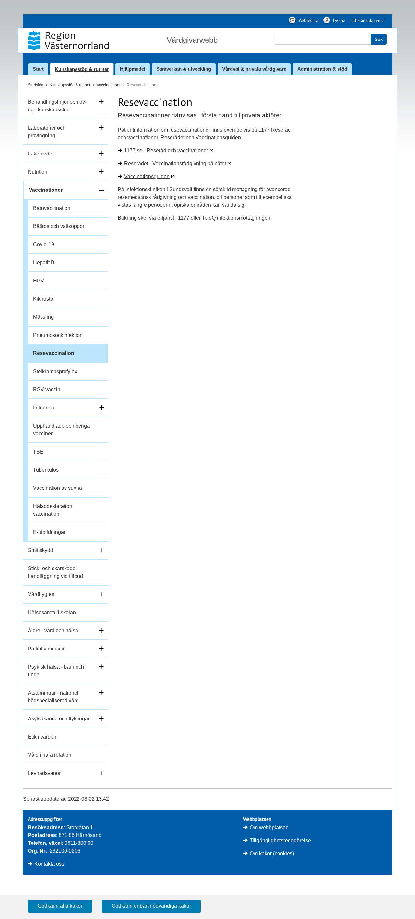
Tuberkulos (46, 470)
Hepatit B (43, 262)
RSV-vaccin (46, 389)
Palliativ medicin (47, 648)
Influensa (43, 407)
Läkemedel (40, 153)
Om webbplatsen (269, 827)
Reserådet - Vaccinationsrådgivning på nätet (175, 163)
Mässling (43, 317)
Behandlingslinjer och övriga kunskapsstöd (57, 105)
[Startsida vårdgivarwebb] (69, 40)
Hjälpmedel (132, 69)
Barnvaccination (51, 208)
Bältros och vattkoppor (58, 226)
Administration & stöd (322, 69)
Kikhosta (43, 299)
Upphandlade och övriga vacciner (61, 429)
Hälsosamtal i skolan (52, 612)
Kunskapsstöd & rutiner (82, 69)
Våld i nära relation (49, 755)
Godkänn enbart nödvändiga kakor (151, 906)
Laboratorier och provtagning (46, 131)
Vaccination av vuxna (57, 488)
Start (38, 69)
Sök (379, 39)
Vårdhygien (41, 594)
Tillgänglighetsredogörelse (280, 840)
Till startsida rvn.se (367, 20)
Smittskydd (40, 550)
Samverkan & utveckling (183, 69)
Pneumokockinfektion (58, 335)
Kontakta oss (49, 864)
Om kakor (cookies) (272, 853)
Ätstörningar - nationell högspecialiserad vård (54, 696)
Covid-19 (43, 244)
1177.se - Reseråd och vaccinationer (166, 150)
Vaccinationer (109, 85)
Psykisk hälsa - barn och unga (56, 670)
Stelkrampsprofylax (55, 371)
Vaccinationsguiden (147, 176)
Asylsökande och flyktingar (58, 718)
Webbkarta (307, 20)
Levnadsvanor (44, 773)
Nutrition (37, 172)
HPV (38, 280)
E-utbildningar (49, 532)
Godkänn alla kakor (60, 906)
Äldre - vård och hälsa (53, 630)
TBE (38, 451)
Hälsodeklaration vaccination (52, 510)
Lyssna (338, 20)
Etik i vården (42, 737)
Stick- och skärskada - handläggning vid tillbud (55, 572)
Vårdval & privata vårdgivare (254, 69)
